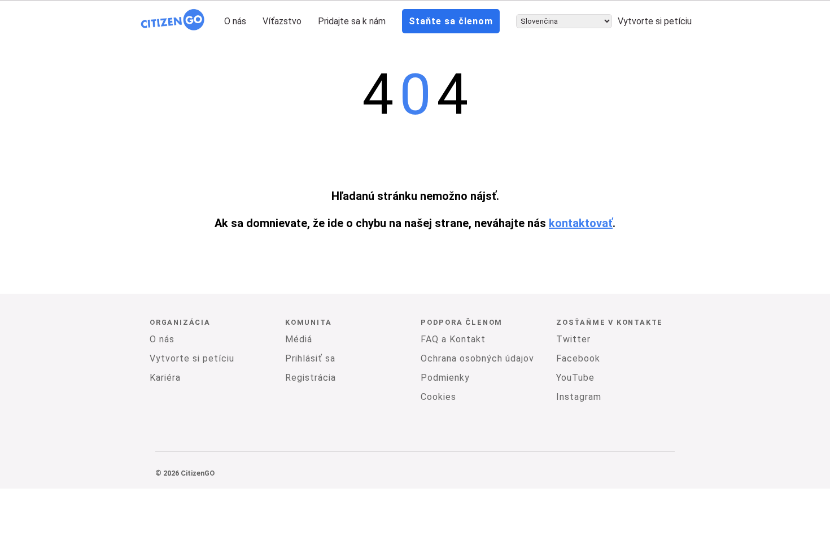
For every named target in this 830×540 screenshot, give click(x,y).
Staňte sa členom (451, 21)
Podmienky (445, 377)
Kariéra (165, 377)
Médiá (298, 339)
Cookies (438, 396)
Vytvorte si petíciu (655, 21)
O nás (235, 21)
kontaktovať (581, 223)
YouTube (575, 377)
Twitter (573, 339)
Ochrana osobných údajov (477, 358)
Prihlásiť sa (310, 358)
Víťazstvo (282, 21)
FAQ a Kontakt (453, 339)
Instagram (578, 396)
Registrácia (310, 377)
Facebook (578, 358)
